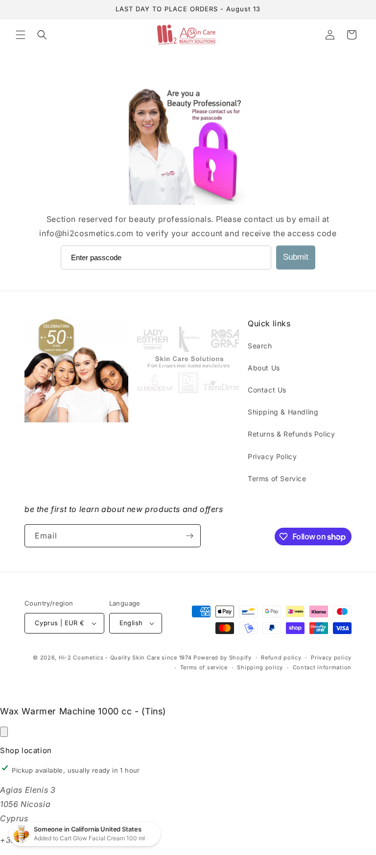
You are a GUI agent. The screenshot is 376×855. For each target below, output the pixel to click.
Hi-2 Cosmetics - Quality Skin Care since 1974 (125, 657)
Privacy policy (331, 657)
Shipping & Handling (283, 412)
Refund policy (281, 657)
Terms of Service (277, 478)
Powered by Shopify (222, 657)
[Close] (4, 732)
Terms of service (204, 667)
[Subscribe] (189, 535)
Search (260, 346)
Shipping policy (260, 667)
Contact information (322, 667)
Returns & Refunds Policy (291, 434)
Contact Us (267, 390)
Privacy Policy (272, 456)
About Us (264, 368)
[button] (20, 35)
